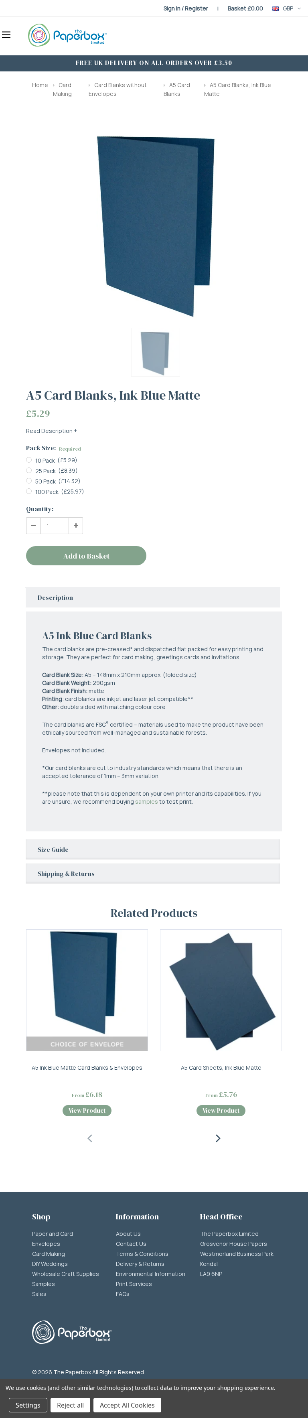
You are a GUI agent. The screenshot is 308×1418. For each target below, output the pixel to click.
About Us (128, 1233)
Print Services (134, 1284)
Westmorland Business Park (237, 1254)
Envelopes (46, 1243)
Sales (39, 1294)
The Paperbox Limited (229, 1233)
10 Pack (45, 460)
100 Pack (47, 492)
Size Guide (53, 849)
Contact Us (131, 1243)
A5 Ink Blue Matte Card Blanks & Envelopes (87, 1067)
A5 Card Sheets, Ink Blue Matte (221, 1067)
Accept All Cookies (127, 1405)
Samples (43, 1284)
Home (40, 85)
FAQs (123, 1294)
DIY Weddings (50, 1264)
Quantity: (39, 508)
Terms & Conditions (142, 1254)
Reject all (70, 1405)
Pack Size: (53, 447)
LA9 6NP (211, 1274)
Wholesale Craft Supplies (65, 1274)
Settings (28, 1405)
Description (55, 597)
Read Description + (51, 431)
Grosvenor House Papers (233, 1243)
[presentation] (90, 1137)
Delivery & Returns (140, 1264)
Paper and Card (52, 1233)
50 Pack (45, 481)
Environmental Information (150, 1274)
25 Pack (45, 471)
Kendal (209, 1264)
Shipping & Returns (66, 873)
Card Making (48, 1254)
